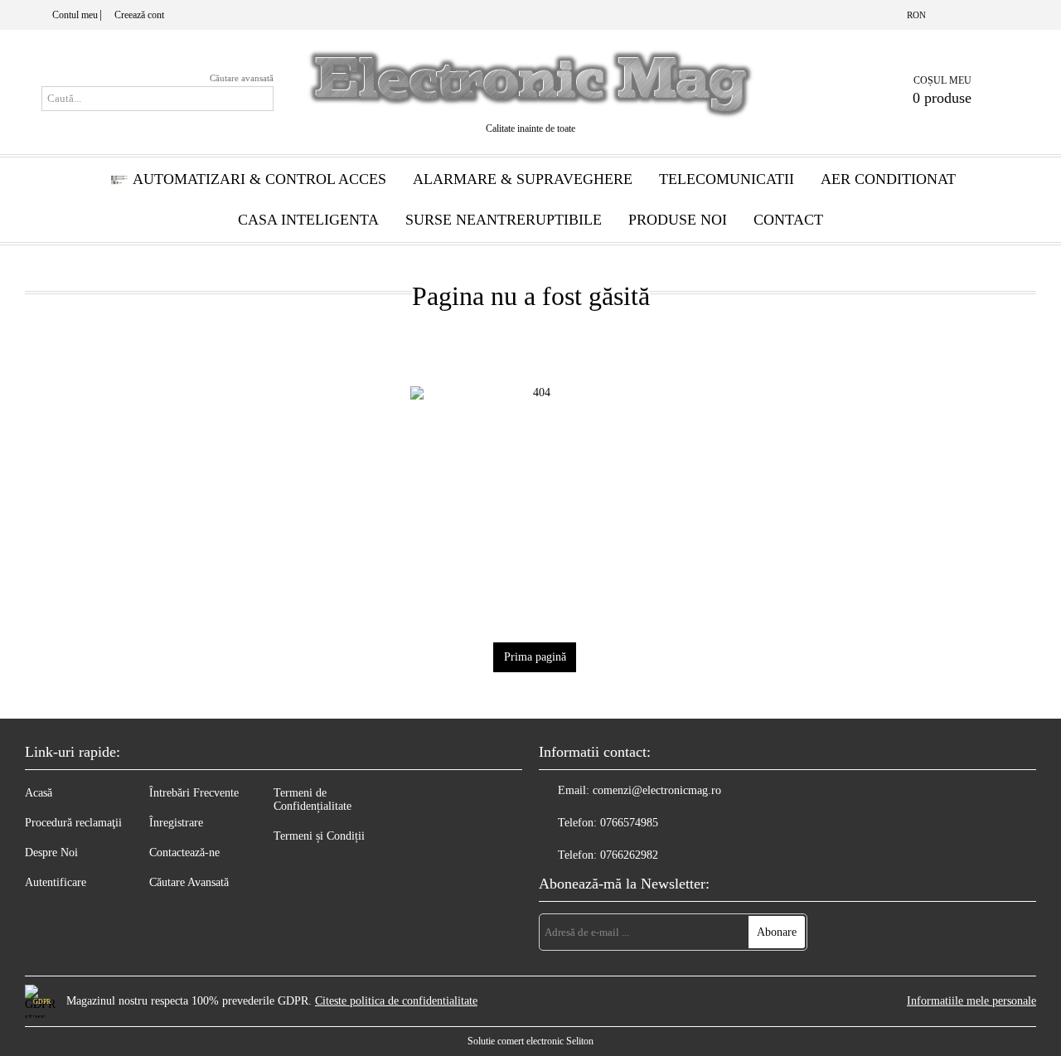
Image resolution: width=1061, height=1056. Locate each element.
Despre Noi (51, 852)
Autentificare (55, 882)
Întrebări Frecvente (194, 793)
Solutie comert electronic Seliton (530, 1041)
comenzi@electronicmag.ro (657, 790)
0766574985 (629, 822)
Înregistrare (176, 822)
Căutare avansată (242, 78)
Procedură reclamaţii (73, 822)
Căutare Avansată (189, 882)
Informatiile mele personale (971, 1001)
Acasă (38, 793)
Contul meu (75, 15)
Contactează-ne (184, 852)
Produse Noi (677, 219)
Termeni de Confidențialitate (312, 799)
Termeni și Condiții (319, 836)
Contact (788, 219)
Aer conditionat (888, 179)
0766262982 (629, 855)
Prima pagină (535, 657)
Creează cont (139, 15)
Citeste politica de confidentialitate (396, 1001)
